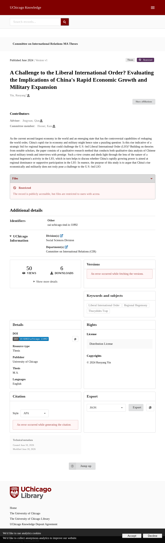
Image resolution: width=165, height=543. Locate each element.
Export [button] (137, 407)
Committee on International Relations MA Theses (45, 43)
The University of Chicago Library (30, 518)
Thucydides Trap (98, 310)
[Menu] (153, 7)
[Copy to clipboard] (75, 339)
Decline (152, 535)
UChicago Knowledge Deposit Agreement (33, 524)
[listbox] (35, 413)
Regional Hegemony (135, 305)
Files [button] (15, 178)
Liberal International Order (104, 305)
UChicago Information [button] (19, 238)
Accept (132, 535)
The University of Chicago (25, 513)
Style (16, 413)
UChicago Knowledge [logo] (25, 7)
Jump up (85, 466)
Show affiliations (144, 101)
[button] (120, 344)
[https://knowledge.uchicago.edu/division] (62, 235)
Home (13, 507)
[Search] (65, 22)
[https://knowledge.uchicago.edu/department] (67, 247)
